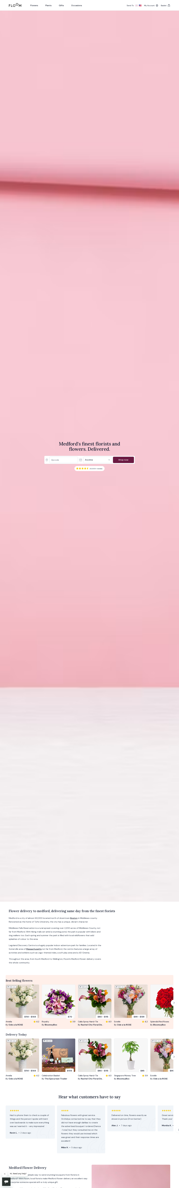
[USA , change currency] (140, 5)
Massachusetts (34, 949)
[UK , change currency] (136, 5)
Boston (73, 918)
